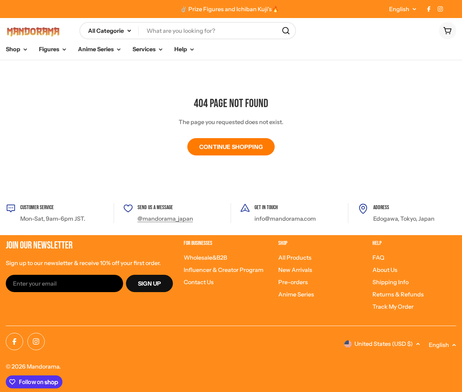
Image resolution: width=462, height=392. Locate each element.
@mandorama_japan (165, 218)
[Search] (286, 30)
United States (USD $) (383, 343)
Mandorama (43, 366)
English (399, 9)
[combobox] (187, 30)
